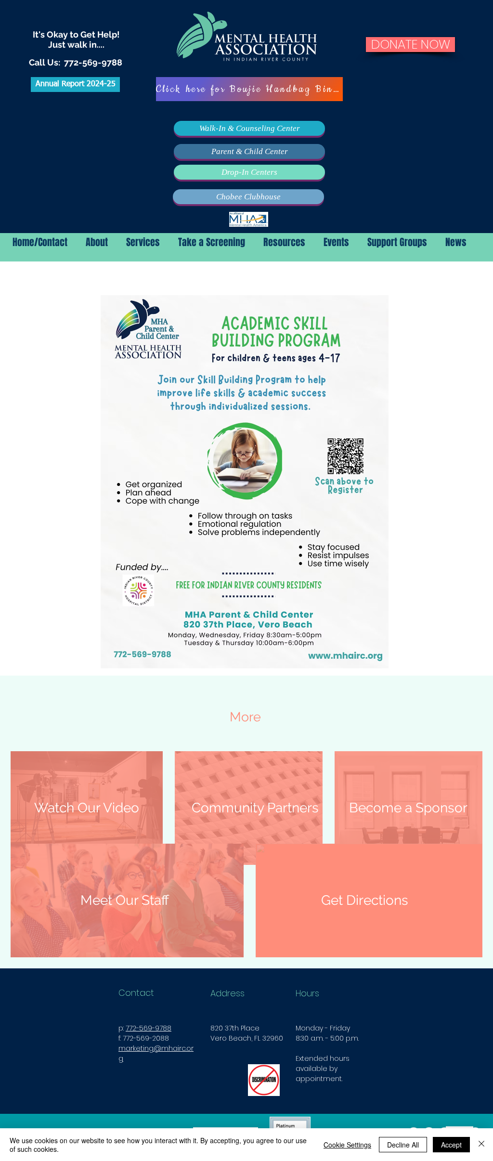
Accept (451, 1144)
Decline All (403, 1144)
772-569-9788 (93, 62)
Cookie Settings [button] (347, 1144)
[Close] (481, 1144)
